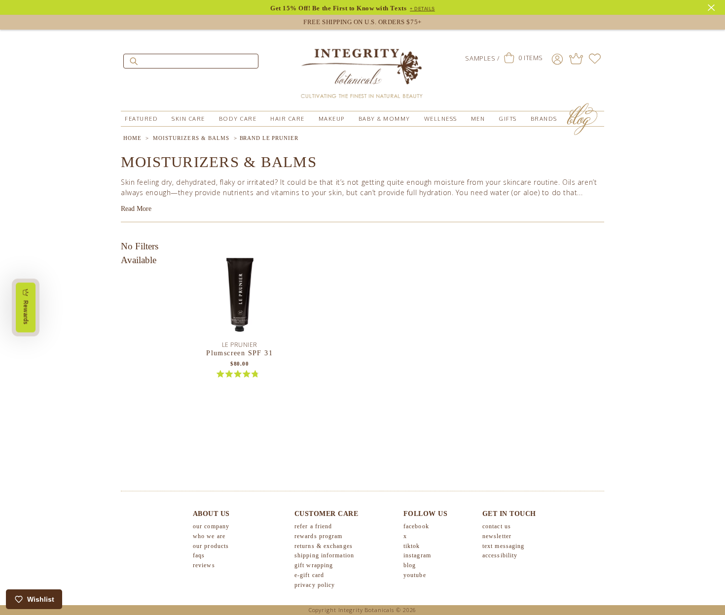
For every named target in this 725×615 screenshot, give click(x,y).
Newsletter (496, 536)
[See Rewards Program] (576, 59)
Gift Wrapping (313, 565)
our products (211, 546)
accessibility (499, 555)
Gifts (508, 118)
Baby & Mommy (384, 118)
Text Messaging (503, 546)
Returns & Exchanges (323, 546)
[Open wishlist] (594, 59)
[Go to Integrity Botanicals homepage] (362, 69)
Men (478, 118)
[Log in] (557, 58)
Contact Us (496, 526)
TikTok (411, 546)
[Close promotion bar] (712, 6)
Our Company (211, 526)
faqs (199, 555)
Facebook (416, 526)
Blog (409, 565)
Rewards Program (318, 536)
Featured (141, 118)
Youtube (414, 575)
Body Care (238, 118)
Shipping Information (324, 555)
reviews (204, 565)
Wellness (440, 118)
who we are (209, 536)
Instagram (417, 555)
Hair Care (287, 118)
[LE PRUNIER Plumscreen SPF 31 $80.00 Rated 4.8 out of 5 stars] (239, 294)
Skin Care (188, 118)
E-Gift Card (309, 575)
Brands (544, 118)
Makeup (332, 118)
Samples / (482, 58)
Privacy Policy (314, 584)
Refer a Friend (313, 526)
